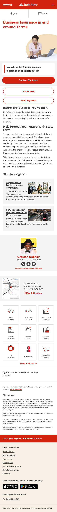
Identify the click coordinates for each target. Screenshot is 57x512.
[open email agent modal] (28, 264)
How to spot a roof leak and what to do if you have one (16, 212)
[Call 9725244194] (23, 264)
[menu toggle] (53, 5)
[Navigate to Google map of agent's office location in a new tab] (34, 264)
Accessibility (7, 459)
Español (6, 5)
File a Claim (28, 91)
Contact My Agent (28, 80)
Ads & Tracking (8, 452)
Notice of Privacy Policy (12, 466)
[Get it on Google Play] (29, 486)
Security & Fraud (9, 455)
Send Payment (28, 100)
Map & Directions (34, 293)
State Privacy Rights (11, 470)
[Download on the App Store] (11, 486)
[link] (28, 4)
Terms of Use (8, 463)
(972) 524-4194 (16, 390)
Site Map (6, 474)
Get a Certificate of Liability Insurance (28, 268)
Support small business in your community (14, 185)
